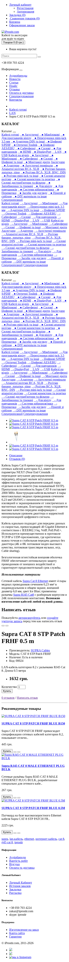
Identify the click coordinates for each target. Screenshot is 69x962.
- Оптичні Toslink (14, 213)
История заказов (20, 886)
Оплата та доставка (21, 867)
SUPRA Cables (40, 650)
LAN (12, 113)
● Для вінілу (43, 186)
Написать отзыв (27, 697)
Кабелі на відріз (18, 155)
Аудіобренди (17, 857)
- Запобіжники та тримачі (27, 249)
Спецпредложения (21, 96)
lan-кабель (16, 838)
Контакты (15, 99)
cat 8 (61, 838)
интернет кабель (46, 838)
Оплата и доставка (21, 92)
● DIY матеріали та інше (29, 196)
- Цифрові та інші (28, 227)
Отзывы (14, 89)
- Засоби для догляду (31, 258)
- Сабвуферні (57, 223)
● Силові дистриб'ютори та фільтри (31, 181)
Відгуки (14, 864)
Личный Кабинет (20, 882)
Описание (15, 455)
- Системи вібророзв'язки (35, 254)
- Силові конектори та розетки (45, 244)
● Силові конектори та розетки (33, 179)
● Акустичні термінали (36, 165)
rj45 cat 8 (7, 842)
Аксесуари (58, 162)
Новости (15, 79)
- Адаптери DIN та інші (22, 210)
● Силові (43, 148)
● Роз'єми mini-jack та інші (20, 175)
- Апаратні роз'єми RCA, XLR (22, 234)
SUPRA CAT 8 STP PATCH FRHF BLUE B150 (33, 723)
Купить (7, 691)
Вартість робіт (18, 860)
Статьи (13, 82)
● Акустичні (29, 134)
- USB (45, 220)
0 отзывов (8, 697)
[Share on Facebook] (10, 950)
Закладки (15, 889)
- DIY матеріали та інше (29, 261)
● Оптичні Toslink (24, 145)
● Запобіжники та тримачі (26, 184)
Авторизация (25, 11)
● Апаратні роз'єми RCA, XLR (30, 167)
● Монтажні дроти (36, 162)
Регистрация (25, 8)
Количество (9, 686)
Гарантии (15, 936)
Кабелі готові (18, 109)
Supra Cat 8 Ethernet (35, 581)
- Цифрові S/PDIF (52, 210)
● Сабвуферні (25, 148)
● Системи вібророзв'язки (36, 189)
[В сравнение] (6, 625)
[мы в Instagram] (20, 957)
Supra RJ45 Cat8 (23, 594)
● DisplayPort (41, 151)
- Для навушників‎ (44, 217)
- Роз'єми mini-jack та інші (34, 241)
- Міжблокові (48, 203)
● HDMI (24, 151)
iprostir (18, 842)
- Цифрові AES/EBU (41, 213)
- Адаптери (24, 230)
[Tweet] (10, 953)
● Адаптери (10, 165)
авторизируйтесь (29, 617)
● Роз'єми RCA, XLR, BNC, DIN (43, 172)
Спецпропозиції (12, 199)
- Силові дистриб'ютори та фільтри (25, 248)
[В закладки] (3, 625)
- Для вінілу (42, 251)
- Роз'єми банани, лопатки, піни (30, 236)
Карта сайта (17, 933)
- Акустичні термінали (50, 230)
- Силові (24, 217)
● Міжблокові (49, 134)
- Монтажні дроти (54, 227)
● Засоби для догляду (32, 193)
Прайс (13, 86)
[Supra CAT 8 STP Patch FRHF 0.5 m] (33, 420)
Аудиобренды (18, 75)
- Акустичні (29, 203)
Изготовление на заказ (24, 929)
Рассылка (15, 892)
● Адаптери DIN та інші (28, 141)
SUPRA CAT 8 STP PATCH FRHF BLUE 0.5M (33, 808)
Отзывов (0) (17, 458)
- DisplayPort (20, 220)
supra (5, 838)
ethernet (29, 838)
